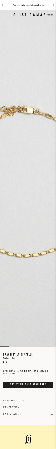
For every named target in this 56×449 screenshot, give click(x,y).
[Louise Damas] (28, 14)
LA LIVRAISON (12, 414)
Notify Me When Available (28, 384)
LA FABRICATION (14, 401)
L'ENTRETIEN (11, 407)
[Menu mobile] (4, 14)
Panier (50, 14)
